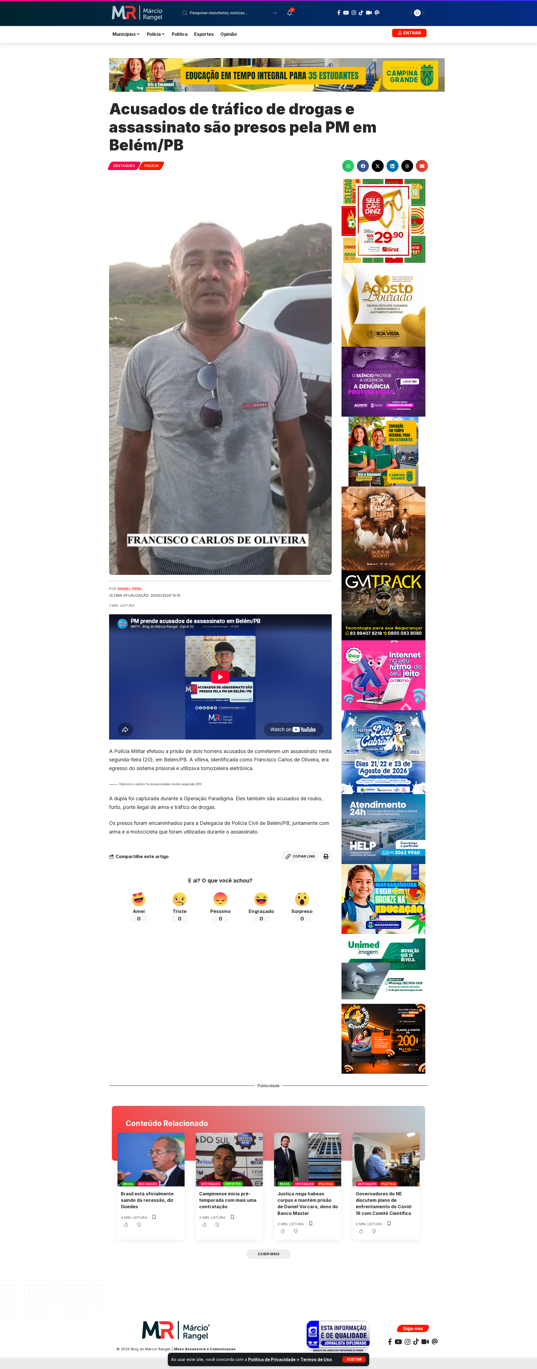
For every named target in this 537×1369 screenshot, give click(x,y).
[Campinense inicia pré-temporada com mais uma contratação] (229, 1159)
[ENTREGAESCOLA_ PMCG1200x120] (277, 74)
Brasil (128, 1184)
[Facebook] (339, 12)
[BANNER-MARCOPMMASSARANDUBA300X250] (383, 898)
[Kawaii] (369, 12)
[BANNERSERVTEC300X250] (383, 1038)
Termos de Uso (316, 1359)
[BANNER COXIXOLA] (383, 752)
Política (326, 1184)
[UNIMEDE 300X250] (383, 968)
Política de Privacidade (272, 1359)
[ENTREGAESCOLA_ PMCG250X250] (383, 451)
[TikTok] (361, 12)
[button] (354, 1359)
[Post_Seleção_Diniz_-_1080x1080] (383, 220)
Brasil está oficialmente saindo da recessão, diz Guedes (147, 1200)
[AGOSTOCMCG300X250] (383, 381)
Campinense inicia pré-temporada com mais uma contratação (227, 1200)
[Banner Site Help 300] (383, 829)
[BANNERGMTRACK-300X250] (383, 605)
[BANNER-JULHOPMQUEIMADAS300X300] (383, 528)
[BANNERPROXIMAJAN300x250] (383, 675)
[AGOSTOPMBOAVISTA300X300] (383, 304)
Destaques (124, 166)
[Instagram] (353, 12)
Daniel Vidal (129, 589)
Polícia (151, 166)
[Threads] (377, 12)
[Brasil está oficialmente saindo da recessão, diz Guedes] (151, 1159)
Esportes (233, 1184)
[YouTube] (346, 12)
